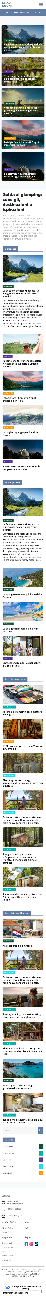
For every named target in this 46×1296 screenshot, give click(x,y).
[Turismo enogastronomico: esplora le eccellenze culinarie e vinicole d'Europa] (23, 343)
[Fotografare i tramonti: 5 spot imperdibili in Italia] (23, 380)
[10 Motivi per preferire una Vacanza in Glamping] (23, 728)
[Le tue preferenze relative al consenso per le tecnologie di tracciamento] (41, 1291)
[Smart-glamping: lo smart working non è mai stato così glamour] (23, 997)
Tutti (5, 12)
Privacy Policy (7, 1228)
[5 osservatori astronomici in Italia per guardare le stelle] (23, 449)
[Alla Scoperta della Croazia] (23, 928)
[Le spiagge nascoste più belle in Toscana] (23, 611)
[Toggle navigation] (41, 4)
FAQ (26, 1228)
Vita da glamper (9, 1153)
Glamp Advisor (9, 1166)
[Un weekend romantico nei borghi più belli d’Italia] (23, 645)
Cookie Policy (7, 1232)
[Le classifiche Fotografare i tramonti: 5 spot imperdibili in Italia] (23, 134)
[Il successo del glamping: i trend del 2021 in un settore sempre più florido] (23, 876)
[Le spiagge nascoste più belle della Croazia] (23, 577)
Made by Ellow (28, 1276)
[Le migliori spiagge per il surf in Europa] (23, 414)
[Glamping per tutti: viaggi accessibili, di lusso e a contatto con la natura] (23, 762)
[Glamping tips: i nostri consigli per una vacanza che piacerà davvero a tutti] (23, 1031)
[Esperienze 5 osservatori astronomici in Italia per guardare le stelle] (23, 165)
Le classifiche (8, 1173)
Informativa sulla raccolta (15, 1292)
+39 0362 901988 (14, 1209)
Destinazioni (21, 12)
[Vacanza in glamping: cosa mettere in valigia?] (23, 694)
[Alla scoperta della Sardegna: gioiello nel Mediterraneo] (23, 1068)
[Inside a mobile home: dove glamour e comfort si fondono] (23, 1102)
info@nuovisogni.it (14, 1215)
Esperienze (7, 1160)
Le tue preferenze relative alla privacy (26, 1287)
